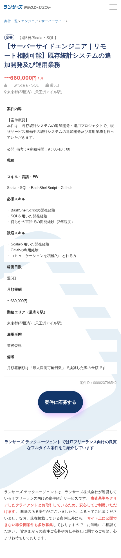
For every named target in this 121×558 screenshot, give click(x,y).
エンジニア (29, 21)
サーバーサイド (53, 21)
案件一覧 (11, 21)
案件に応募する (60, 402)
